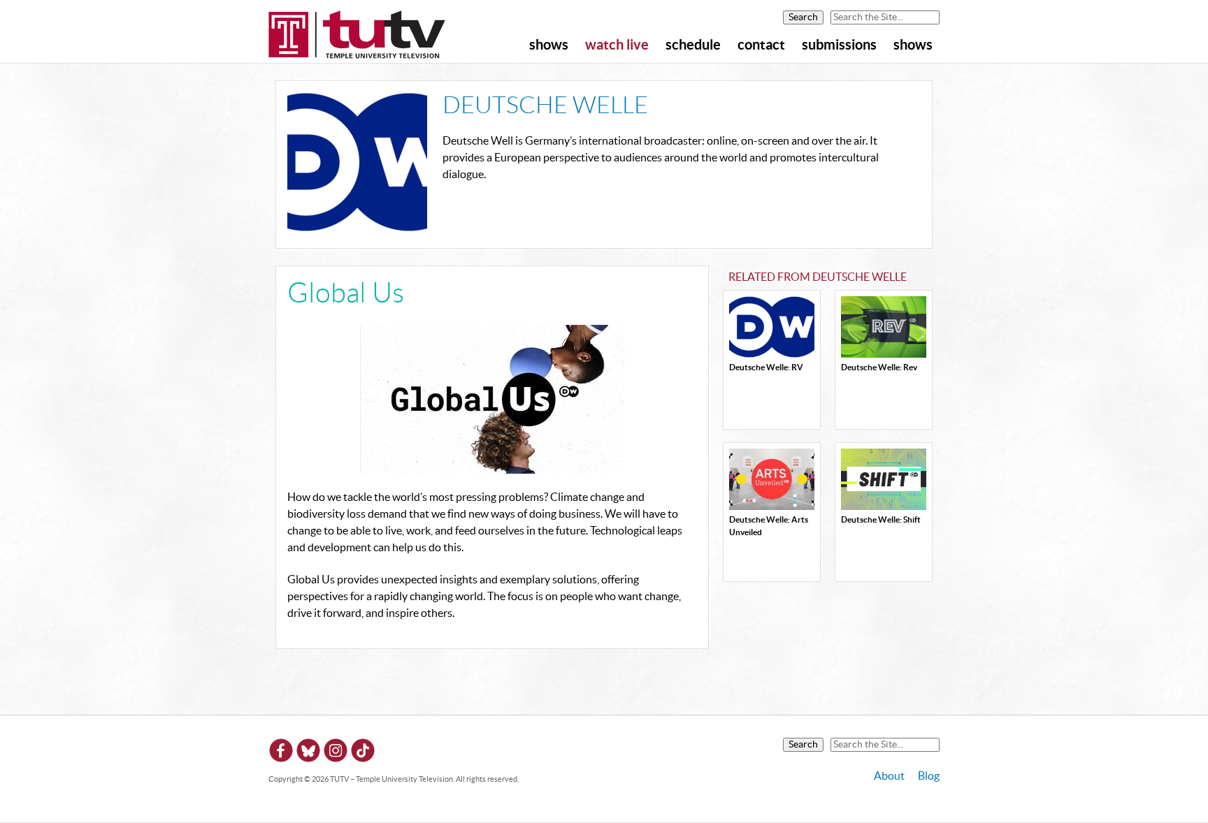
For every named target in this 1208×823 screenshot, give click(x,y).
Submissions (839, 45)
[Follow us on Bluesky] (308, 753)
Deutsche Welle (545, 106)
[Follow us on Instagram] (335, 753)
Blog (929, 776)
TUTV (357, 35)
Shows (548, 45)
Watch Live (617, 45)
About (889, 776)
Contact (761, 45)
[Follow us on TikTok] (362, 753)
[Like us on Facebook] (281, 753)
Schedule (693, 45)
